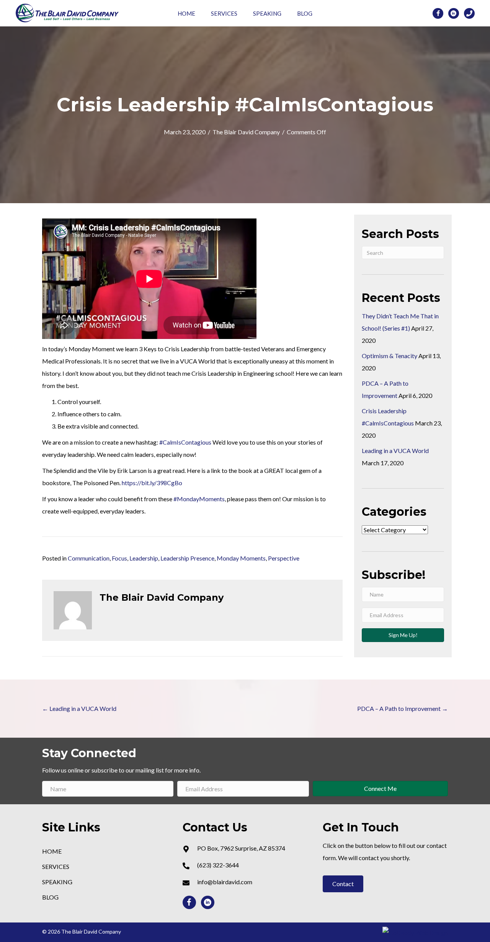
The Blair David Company (246, 131)
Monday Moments (241, 558)
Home (186, 13)
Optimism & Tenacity (389, 355)
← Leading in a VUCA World (79, 708)
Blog (304, 13)
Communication (88, 558)
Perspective (283, 558)
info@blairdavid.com (224, 881)
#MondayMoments (199, 498)
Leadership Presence (187, 558)
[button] (343, 883)
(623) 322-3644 (218, 865)
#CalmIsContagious (185, 442)
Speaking (267, 13)
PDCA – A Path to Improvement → (402, 708)
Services (224, 13)
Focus (119, 558)
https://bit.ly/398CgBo (152, 482)
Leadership (143, 558)
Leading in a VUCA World (395, 450)
